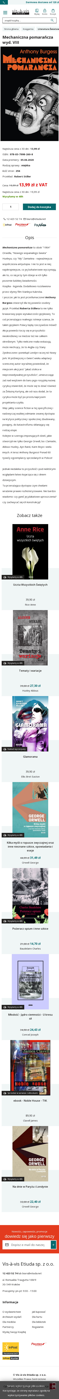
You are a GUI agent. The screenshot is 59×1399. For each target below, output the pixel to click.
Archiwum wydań (11, 1316)
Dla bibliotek (39, 1321)
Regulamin (38, 1326)
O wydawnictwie (11, 1311)
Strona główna (11, 29)
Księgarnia (28, 29)
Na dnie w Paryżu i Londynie (30, 1186)
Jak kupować (39, 1311)
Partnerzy (8, 1326)
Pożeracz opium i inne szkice (30, 928)
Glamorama (30, 756)
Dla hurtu (37, 1316)
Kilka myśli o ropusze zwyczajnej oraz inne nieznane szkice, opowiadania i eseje (30, 846)
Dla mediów (9, 1321)
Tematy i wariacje (30, 670)
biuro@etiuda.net (32, 1273)
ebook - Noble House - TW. (30, 1100)
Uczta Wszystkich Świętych (30, 584)
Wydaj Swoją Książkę (14, 1332)
